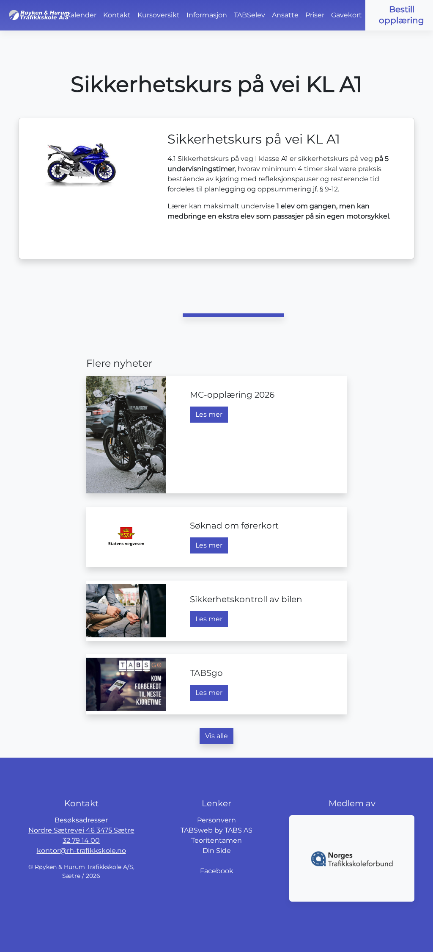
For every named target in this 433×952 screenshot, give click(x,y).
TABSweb (197, 830)
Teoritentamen (216, 840)
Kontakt (117, 15)
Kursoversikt (158, 15)
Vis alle (216, 736)
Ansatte (285, 15)
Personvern (216, 820)
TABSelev (249, 15)
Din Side (217, 851)
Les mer (208, 414)
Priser (314, 15)
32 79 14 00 (81, 840)
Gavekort (346, 15)
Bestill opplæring (401, 14)
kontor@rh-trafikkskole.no (81, 851)
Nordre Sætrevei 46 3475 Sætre (81, 830)
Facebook (216, 871)
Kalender (81, 15)
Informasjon (206, 15)
